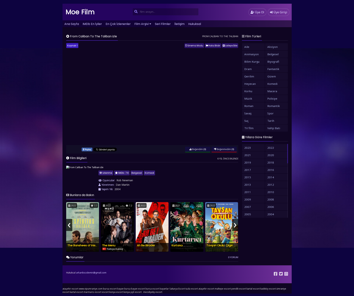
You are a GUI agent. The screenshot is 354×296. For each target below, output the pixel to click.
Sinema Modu (195, 45)
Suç (246, 121)
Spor (270, 113)
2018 (270, 162)
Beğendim (197, 149)
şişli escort (136, 292)
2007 (247, 207)
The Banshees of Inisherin (84, 245)
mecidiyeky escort (152, 292)
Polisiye (272, 98)
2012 (270, 184)
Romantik (273, 106)
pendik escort (238, 288)
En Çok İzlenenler (118, 24)
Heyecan (250, 84)
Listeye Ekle (231, 45)
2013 (247, 184)
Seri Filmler (163, 24)
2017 (247, 170)
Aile (246, 47)
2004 (117, 189)
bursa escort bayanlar (157, 288)
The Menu (108, 245)
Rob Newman (125, 180)
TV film (249, 128)
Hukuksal (194, 24)
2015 (247, 177)
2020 (270, 155)
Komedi (149, 173)
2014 (270, 177)
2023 (247, 147)
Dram (248, 69)
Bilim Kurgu (251, 61)
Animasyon (251, 54)
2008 (270, 199)
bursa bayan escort (134, 288)
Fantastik (273, 69)
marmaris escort (92, 292)
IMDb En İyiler (92, 24)
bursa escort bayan (113, 288)
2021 (247, 155)
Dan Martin (122, 184)
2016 (270, 170)
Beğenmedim (223, 149)
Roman (248, 106)
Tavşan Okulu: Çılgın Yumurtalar (227, 245)
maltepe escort (223, 288)
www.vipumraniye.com (91, 288)
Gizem (271, 76)
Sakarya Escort (177, 288)
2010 (270, 192)
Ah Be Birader (146, 245)
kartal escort (253, 288)
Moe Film (80, 11)
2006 (270, 207)
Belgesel (136, 173)
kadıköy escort (268, 288)
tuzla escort (191, 288)
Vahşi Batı (273, 128)
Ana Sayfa (71, 24)
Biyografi (273, 61)
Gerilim (249, 76)
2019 (247, 162)
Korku (248, 91)
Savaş (247, 113)
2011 (247, 192)
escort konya (109, 292)
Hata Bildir (214, 45)
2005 (247, 214)
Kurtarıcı (177, 245)
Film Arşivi (141, 24)
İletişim (179, 24)
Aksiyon (272, 47)
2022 (270, 147)
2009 (247, 199)
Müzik (248, 98)
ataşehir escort (70, 288)
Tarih (270, 121)
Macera (272, 91)
